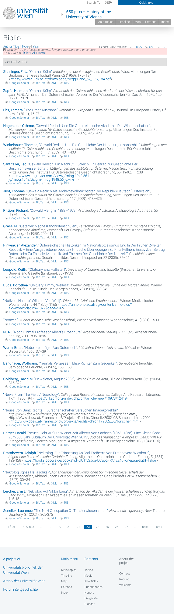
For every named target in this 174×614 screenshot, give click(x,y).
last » (159, 526)
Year (36, 46)
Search (92, 2)
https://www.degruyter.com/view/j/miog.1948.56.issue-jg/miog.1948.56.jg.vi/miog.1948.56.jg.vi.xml (52, 178)
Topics (88, 570)
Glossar (89, 604)
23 (88, 526)
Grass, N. (10, 226)
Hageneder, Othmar (18, 126)
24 (97, 526)
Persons (151, 22)
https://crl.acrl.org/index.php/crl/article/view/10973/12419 (81, 398)
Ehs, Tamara (13, 110)
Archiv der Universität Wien (24, 581)
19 (50, 526)
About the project (126, 561)
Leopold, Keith (14, 269)
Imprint (124, 579)
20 (59, 526)
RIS (164, 47)
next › (145, 526)
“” (40, 71)
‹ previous (27, 526)
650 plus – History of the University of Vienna (88, 14)
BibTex (138, 47)
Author (7, 46)
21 (69, 526)
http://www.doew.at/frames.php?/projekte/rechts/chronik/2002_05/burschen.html (74, 421)
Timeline (124, 22)
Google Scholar (19, 82)
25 (107, 526)
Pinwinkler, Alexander (20, 245)
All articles (91, 581)
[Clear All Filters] (34, 53)
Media (88, 575)
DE (107, 2)
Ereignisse (91, 598)
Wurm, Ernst (13, 347)
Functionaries (93, 587)
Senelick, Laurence (18, 510)
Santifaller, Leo (15, 164)
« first (11, 526)
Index (165, 22)
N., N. (7, 332)
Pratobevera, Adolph (19, 453)
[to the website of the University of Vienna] (25, 13)
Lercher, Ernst (14, 491)
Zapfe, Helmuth (15, 91)
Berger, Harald (14, 433)
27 (126, 526)
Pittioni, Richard (15, 210)
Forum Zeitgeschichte (20, 589)
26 (116, 526)
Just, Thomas (14, 191)
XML (152, 47)
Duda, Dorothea (15, 285)
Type (25, 46)
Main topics (105, 22)
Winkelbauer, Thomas (20, 145)
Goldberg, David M (18, 379)
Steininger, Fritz (15, 71)
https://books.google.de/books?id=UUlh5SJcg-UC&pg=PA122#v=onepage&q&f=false (90, 460)
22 (78, 526)
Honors (89, 592)
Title (16, 46)
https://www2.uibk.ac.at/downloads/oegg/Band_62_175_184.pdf (60, 79)
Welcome (125, 585)
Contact (124, 573)
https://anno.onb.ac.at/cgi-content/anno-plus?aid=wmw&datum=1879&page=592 (70, 306)
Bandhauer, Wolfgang (20, 363)
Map (138, 22)
